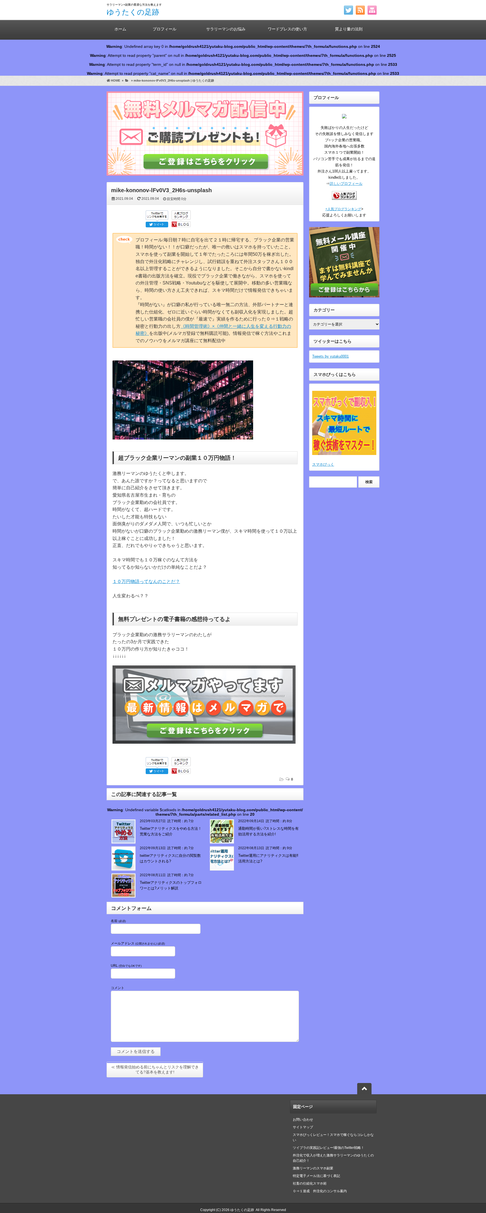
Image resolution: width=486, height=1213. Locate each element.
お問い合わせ (303, 1120)
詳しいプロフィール (346, 183)
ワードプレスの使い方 (287, 29)
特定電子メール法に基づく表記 (316, 1176)
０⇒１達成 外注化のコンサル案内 (321, 1191)
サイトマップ (303, 1127)
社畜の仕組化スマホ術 (310, 1183)
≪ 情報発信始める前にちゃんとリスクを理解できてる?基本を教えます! (155, 1069)
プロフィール (164, 29)
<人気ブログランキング (343, 209)
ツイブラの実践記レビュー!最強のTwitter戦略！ (328, 1148)
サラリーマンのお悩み (226, 29)
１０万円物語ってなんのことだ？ (146, 581)
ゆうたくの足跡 (133, 12)
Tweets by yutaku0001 (330, 356)
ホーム (120, 29)
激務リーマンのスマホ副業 (313, 1168)
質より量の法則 (349, 29)
